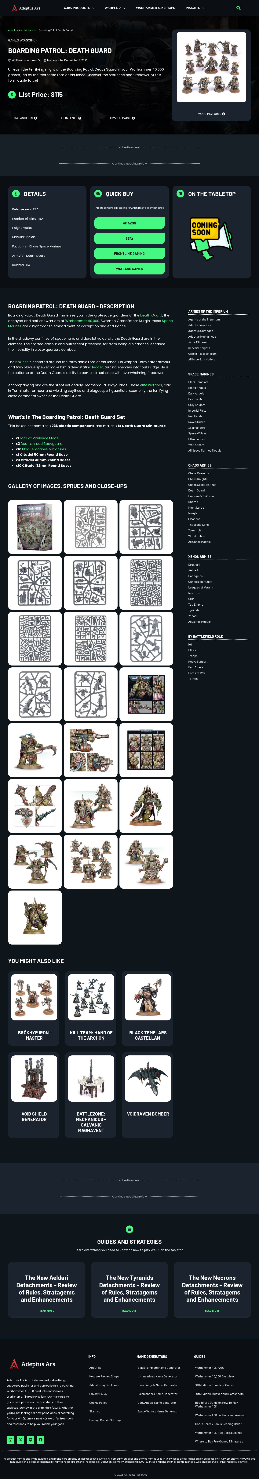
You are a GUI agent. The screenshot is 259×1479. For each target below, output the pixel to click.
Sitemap (94, 1411)
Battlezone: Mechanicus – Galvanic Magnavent (91, 1122)
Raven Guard (196, 422)
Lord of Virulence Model (39, 438)
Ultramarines (197, 439)
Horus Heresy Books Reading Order (218, 1424)
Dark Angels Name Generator (157, 1402)
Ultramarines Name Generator (157, 1376)
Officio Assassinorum (202, 353)
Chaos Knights (198, 479)
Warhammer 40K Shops (155, 8)
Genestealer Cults (200, 581)
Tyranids (193, 610)
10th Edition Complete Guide (214, 1385)
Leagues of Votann (200, 587)
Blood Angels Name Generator (158, 1385)
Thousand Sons (198, 524)
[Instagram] (10, 1440)
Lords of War (196, 673)
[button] (238, 8)
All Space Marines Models (204, 450)
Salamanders (197, 427)
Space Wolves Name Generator (158, 1411)
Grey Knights (196, 404)
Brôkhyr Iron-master (34, 1035)
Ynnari (192, 616)
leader (97, 367)
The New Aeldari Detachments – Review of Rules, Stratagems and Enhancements (46, 1288)
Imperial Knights (199, 348)
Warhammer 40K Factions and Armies (220, 1415)
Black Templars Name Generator (159, 1367)
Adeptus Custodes (200, 330)
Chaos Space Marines (202, 484)
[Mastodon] (30, 1440)
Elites (192, 650)
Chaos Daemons (199, 473)
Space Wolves (197, 433)
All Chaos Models (199, 541)
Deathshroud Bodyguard (41, 443)
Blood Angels (197, 387)
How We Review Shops (104, 1376)
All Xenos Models (199, 621)
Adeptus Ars (15, 30)
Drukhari (194, 564)
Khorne (193, 501)
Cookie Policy (98, 1402)
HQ (190, 644)
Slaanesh (194, 519)
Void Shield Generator (34, 1116)
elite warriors (151, 385)
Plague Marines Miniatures (44, 449)
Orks (191, 598)
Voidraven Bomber (148, 1113)
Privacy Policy (98, 1394)
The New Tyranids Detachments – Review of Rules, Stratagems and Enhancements (129, 1288)
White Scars (196, 444)
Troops (193, 656)
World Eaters (197, 536)
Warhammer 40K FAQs (209, 1367)
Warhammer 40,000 (82, 320)
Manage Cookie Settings (105, 1420)
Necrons (194, 593)
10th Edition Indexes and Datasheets (219, 1394)
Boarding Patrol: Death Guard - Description (71, 306)
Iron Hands (195, 416)
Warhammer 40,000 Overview (214, 1376)
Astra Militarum (198, 342)
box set (21, 361)
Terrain (193, 678)
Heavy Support (198, 661)
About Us (95, 1367)
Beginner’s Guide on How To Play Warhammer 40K (216, 1404)
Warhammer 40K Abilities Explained (219, 1432)
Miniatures (30, 30)
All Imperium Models (201, 359)
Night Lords (196, 507)
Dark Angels (196, 393)
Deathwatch (196, 399)
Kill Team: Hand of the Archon (91, 1035)
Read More (47, 1310)
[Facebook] (40, 1440)
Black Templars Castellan (148, 1035)
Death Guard (151, 315)
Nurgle (192, 513)
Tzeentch (194, 530)
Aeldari (193, 570)
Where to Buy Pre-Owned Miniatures (219, 1441)
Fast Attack (195, 667)
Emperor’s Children (201, 496)
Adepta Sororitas (199, 325)
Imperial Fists (197, 410)
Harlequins (195, 576)
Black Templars (198, 382)
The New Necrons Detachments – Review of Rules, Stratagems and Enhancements (212, 1288)
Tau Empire (195, 604)
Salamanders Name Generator (157, 1394)
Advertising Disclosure (104, 1385)
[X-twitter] (20, 1440)
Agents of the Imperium (204, 319)
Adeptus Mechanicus (202, 336)
